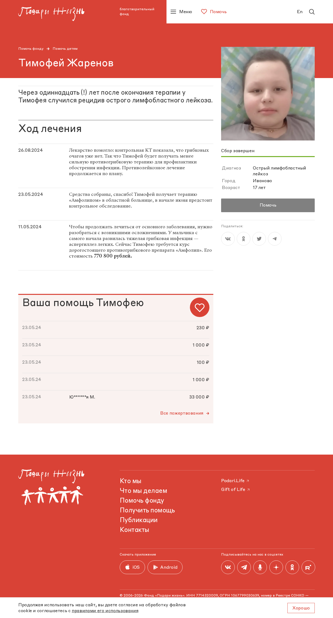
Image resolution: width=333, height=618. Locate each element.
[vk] (228, 239)
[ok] (243, 239)
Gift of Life (233, 490)
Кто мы (130, 481)
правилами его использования (105, 611)
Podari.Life (233, 481)
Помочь (268, 205)
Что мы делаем (143, 491)
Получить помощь (147, 511)
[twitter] (259, 239)
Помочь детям (65, 48)
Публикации (139, 520)
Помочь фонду (31, 48)
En (300, 12)
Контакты (134, 530)
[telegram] (275, 239)
